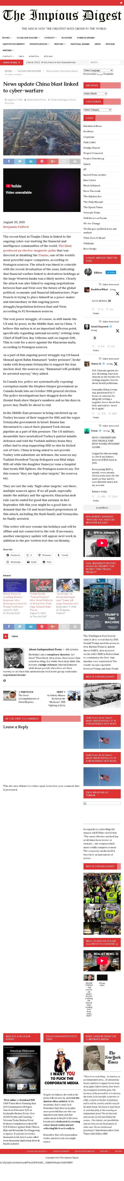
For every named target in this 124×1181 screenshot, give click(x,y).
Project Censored (93, 153)
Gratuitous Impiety (14, 44)
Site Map (110, 44)
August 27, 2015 (14, 99)
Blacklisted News (92, 126)
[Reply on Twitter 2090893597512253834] (94, 414)
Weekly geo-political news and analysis (99, 230)
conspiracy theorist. (58, 654)
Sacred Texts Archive (94, 174)
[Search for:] (104, 62)
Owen (94, 430)
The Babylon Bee (92, 196)
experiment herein (14, 674)
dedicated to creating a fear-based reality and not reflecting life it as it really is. (61, 1125)
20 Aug (106, 431)
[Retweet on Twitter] (100, 284)
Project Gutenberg (93, 158)
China (14, 636)
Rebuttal (34, 56)
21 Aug (113, 289)
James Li (96, 363)
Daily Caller (89, 142)
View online (10, 1100)
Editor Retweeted (111, 284)
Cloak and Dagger (27, 37)
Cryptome (88, 136)
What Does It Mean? (94, 237)
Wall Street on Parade (95, 218)
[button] (88, 997)
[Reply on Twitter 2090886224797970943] (94, 347)
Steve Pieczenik (91, 191)
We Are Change (91, 223)
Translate (108, 73)
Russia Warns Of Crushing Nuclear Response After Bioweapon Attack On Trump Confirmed (14, 600)
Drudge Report (91, 147)
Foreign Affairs (86, 37)
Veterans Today (91, 212)
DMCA (21, 56)
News (98, 44)
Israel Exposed (99, 326)
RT (85, 169)
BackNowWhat (99, 289)
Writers (7, 50)
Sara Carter (89, 180)
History (58, 44)
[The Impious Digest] (62, 32)
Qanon (86, 164)
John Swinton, (102, 1130)
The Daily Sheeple (93, 201)
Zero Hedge (90, 248)
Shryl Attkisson (91, 185)
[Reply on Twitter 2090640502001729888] (94, 309)
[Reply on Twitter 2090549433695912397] (94, 497)
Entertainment (61, 1151)
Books (6, 37)
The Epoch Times (93, 207)
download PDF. (27, 1100)
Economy (67, 37)
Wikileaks (88, 243)
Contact (49, 37)
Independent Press (36, 99)
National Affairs (80, 44)
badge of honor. (49, 664)
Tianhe (43, 255)
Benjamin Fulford (16, 227)
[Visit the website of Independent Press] (4, 680)
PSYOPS (118, 1151)
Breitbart (88, 131)
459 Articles (71, 649)
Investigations (38, 44)
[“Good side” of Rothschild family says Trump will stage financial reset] (68, 585)
